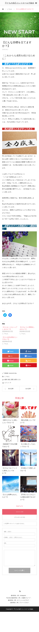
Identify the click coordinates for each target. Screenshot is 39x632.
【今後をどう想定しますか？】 (28, 469)
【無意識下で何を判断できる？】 (9, 445)
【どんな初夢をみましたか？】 (9, 496)
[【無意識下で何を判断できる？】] (10, 434)
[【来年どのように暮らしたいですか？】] (10, 410)
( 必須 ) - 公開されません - (13, 537)
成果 (5, 379)
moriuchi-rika (13, 373)
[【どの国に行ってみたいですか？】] (28, 434)
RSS (19, 591)
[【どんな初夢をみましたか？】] (10, 484)
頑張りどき (17, 379)
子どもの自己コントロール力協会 (19, 3)
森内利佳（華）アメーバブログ (19, 602)
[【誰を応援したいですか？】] (28, 410)
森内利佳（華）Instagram (18, 595)
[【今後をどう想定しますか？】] (28, 458)
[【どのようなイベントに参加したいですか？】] (10, 458)
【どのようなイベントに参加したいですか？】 (9, 470)
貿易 (12, 379)
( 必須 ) (7, 531)
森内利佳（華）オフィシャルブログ (18, 600)
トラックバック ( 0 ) (19, 517)
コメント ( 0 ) (19, 511)
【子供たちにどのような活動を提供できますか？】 (28, 497)
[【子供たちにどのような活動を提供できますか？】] (28, 484)
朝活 (9, 379)
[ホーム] (3, 9)
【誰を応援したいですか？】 (28, 421)
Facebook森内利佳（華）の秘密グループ (18, 598)
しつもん (9, 9)
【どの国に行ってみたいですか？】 (28, 445)
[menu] (36, 3)
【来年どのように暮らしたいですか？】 (9, 421)
